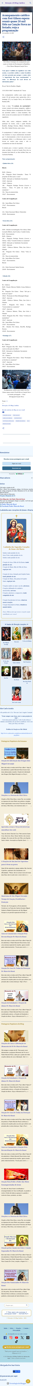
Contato (26, 1328)
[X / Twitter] (22, 1337)
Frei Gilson (16, 415)
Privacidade (16, 1330)
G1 (7, 401)
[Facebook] (5, 1337)
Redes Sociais (6, 423)
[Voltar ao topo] (28, 1381)
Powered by (12, 474)
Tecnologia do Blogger (17, 1383)
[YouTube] (17, 1337)
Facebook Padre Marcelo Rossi (13, 506)
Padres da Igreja (20, 421)
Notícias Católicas (8, 421)
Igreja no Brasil (7, 418)
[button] (3, 37)
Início (5, 1328)
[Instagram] (11, 1337)
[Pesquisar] (30, 3)
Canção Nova (7, 415)
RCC (28, 421)
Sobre (11, 1328)
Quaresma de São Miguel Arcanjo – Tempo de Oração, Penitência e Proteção (15, 899)
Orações (18, 1328)
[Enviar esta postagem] (3, 413)
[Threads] (28, 1337)
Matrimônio (17, 418)
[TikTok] (16, 1341)
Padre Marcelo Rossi (9, 504)
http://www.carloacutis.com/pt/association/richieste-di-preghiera (16, 734)
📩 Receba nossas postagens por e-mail (16, 1347)
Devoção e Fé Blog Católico (15, 3)
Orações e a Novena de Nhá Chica (14, 795)
